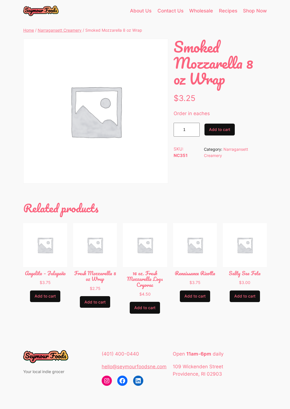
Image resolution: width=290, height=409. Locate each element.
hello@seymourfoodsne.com (134, 366)
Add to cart (219, 129)
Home (28, 30)
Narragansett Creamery (60, 30)
